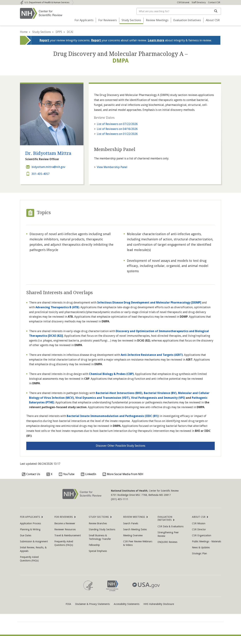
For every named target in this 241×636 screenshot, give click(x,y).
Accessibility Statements (126, 604)
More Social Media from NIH (125, 474)
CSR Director (199, 529)
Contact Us (33, 474)
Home (24, 32)
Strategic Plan (199, 553)
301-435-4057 (41, 174)
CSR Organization (201, 535)
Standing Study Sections (102, 529)
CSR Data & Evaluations (170, 526)
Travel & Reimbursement (67, 535)
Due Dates (25, 535)
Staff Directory (199, 2)
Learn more (156, 40)
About (213, 20)
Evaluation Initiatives (187, 20)
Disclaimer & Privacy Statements (92, 604)
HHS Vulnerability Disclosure (158, 604)
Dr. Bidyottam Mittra (48, 153)
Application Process (30, 523)
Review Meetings (157, 20)
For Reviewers (107, 20)
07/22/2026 (117, 124)
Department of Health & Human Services (47, 2)
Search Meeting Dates (135, 529)
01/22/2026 (117, 134)
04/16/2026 (117, 129)
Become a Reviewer (64, 523)
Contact (214, 2)
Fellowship (94, 545)
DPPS (59, 32)
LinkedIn (90, 474)
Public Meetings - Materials (206, 541)
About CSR (198, 516)
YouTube (68, 474)
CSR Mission (198, 523)
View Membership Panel (112, 167)
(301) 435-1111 (119, 499)
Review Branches (98, 523)
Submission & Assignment (34, 541)
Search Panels (130, 523)
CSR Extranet (183, 2)
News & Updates (201, 547)
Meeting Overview (133, 535)
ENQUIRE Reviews (167, 542)
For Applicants (84, 20)
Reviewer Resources (65, 529)
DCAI (70, 32)
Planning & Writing (30, 529)
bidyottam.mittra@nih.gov (48, 167)
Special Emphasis (98, 551)
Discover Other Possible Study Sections (120, 445)
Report (44, 40)
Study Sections (131, 20)
